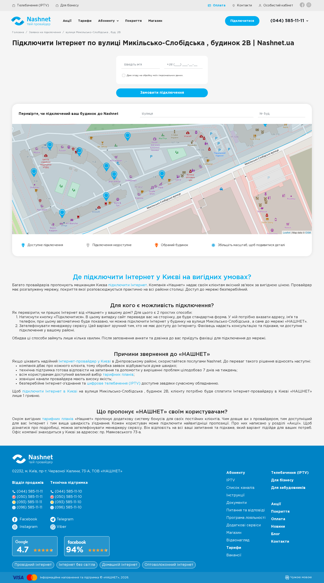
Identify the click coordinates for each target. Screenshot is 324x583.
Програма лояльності (246, 517)
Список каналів (240, 488)
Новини (278, 526)
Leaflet (286, 232)
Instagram (28, 527)
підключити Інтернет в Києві (49, 391)
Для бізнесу (69, 5)
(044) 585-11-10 (68, 491)
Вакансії (233, 555)
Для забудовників (288, 488)
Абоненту (106, 21)
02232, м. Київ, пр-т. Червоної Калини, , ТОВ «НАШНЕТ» (67, 471)
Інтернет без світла (77, 564)
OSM (308, 232)
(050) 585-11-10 (68, 497)
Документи (236, 503)
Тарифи (84, 21)
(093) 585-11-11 (29, 502)
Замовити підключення (162, 92)
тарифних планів (118, 374)
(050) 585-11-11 (29, 497)
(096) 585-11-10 (68, 507)
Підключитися (242, 21)
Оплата (219, 5)
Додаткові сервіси (243, 525)
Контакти (244, 5)
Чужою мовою (300, 577)
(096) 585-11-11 (29, 507)
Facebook (28, 519)
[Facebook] (302, 4)
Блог (275, 534)
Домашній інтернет (120, 564)
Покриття (133, 21)
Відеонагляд (238, 540)
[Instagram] (309, 4)
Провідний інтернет (33, 564)
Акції (67, 21)
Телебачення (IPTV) (33, 5)
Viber (61, 527)
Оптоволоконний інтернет (169, 564)
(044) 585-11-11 (29, 491)
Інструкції (235, 495)
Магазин (155, 21)
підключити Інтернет (127, 285)
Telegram (64, 519)
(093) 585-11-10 (67, 502)
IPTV (230, 480)
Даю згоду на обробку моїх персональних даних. (155, 76)
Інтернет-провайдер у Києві (85, 361)
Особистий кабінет (278, 5)
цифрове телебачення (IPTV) (113, 383)
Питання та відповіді (245, 510)
